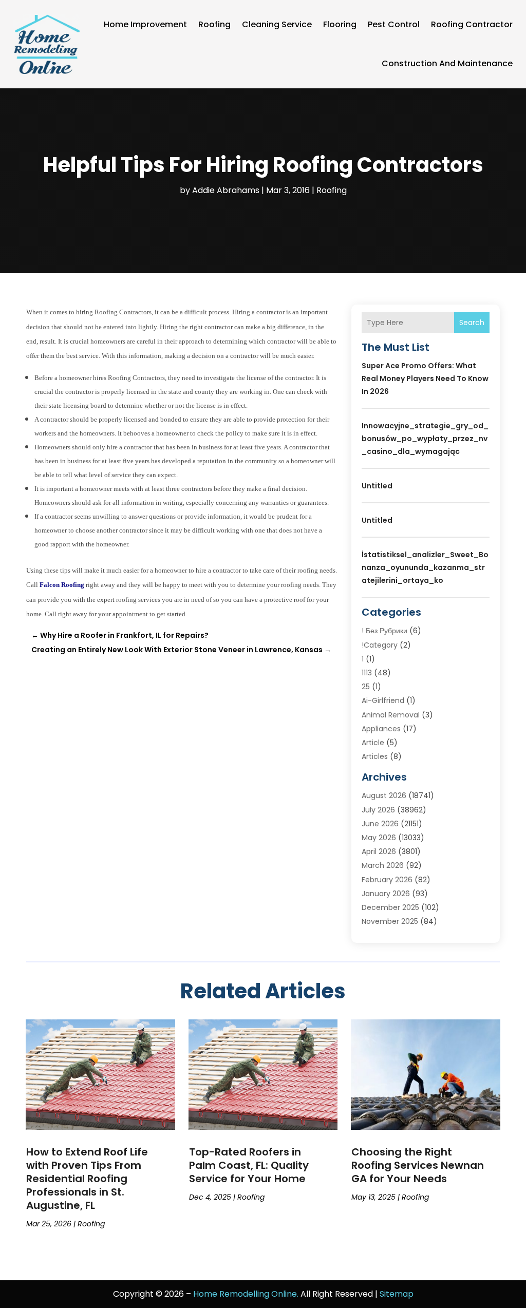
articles (375, 756)
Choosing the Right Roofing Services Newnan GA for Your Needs (417, 1165)
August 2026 (384, 795)
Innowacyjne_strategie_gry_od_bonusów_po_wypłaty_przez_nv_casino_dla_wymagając (425, 439)
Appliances (381, 729)
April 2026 (379, 851)
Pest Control (394, 24)
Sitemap (397, 1294)
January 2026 (386, 893)
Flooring (339, 24)
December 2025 (390, 907)
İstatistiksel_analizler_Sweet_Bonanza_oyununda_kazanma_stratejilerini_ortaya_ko (425, 567)
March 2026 (383, 865)
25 (366, 686)
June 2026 (380, 824)
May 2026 (379, 837)
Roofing (214, 24)
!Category (380, 645)
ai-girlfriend (383, 700)
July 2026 (378, 810)
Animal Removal (391, 715)
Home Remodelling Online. (245, 1294)
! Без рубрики (384, 630)
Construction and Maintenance (447, 63)
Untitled (377, 486)
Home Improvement (145, 24)
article (373, 742)
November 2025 (390, 921)
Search (471, 322)
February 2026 (387, 880)
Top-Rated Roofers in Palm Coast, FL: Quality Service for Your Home (249, 1165)
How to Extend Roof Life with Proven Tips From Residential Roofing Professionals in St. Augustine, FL (87, 1178)
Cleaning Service (277, 24)
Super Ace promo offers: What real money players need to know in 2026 (425, 378)
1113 (367, 673)
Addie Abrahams (225, 190)
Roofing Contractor (472, 24)
